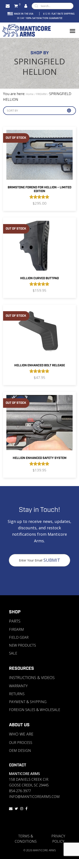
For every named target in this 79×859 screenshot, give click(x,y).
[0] (16, 6)
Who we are (21, 734)
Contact (17, 765)
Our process (20, 742)
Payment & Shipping (28, 701)
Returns (17, 693)
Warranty (18, 685)
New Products (22, 645)
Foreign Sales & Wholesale (34, 709)
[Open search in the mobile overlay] (53, 6)
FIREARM (41, 94)
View (39, 169)
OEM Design (20, 750)
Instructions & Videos (32, 677)
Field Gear (19, 637)
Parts (14, 621)
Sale (13, 653)
